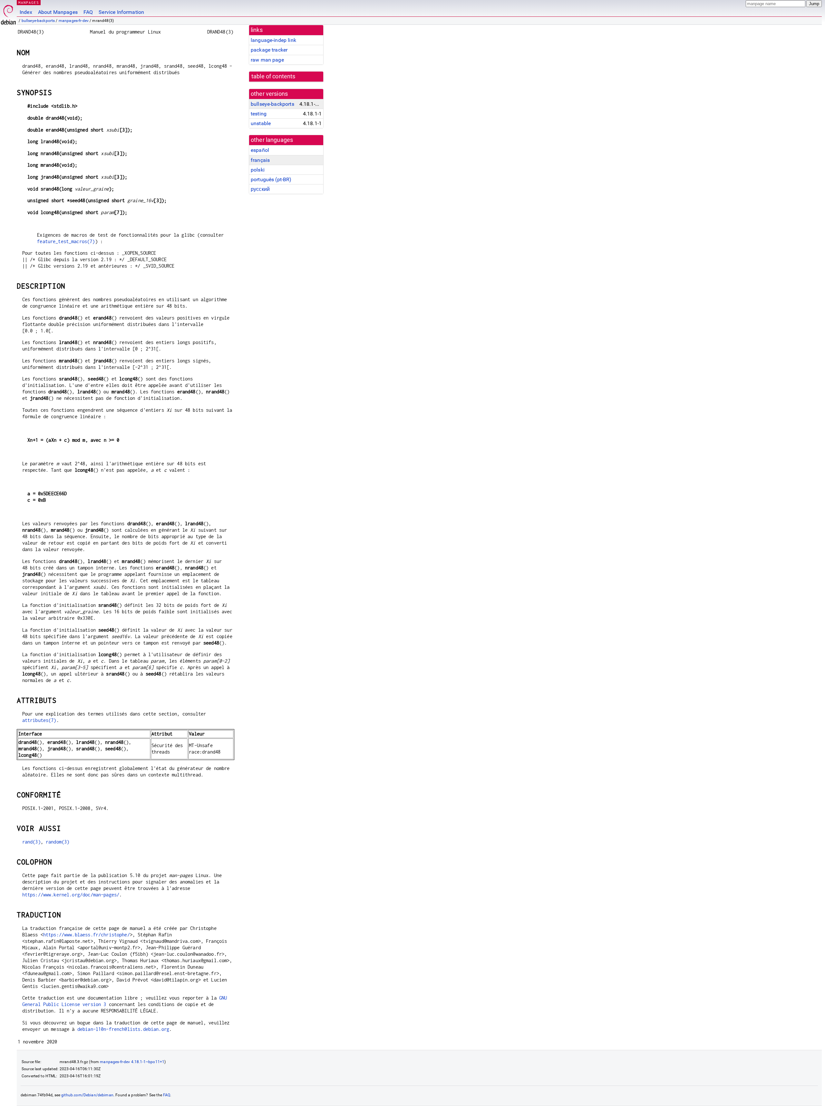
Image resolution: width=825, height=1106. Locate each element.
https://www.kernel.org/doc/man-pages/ (71, 894)
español (260, 150)
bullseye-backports (38, 20)
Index (26, 12)
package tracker (269, 50)
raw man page (267, 60)
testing (259, 114)
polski (258, 170)
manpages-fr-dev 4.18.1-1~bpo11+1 (132, 1062)
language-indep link (273, 40)
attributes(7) (39, 720)
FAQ (88, 12)
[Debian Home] (8, 13)
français (260, 160)
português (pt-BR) (271, 179)
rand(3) (31, 841)
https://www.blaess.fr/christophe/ (86, 934)
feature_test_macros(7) (66, 241)
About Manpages (58, 12)
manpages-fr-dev (74, 20)
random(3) (57, 841)
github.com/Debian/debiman (87, 1095)
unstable (261, 123)
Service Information (121, 12)
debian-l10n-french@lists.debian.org (123, 1029)
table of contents (273, 76)
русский (260, 189)
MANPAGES (28, 2)
